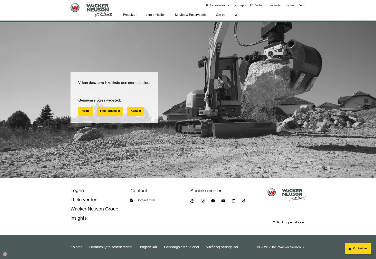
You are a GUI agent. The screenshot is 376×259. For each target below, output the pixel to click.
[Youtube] (223, 200)
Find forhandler (110, 111)
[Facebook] (213, 200)
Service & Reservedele (191, 15)
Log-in (242, 5)
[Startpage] (94, 10)
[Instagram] (202, 200)
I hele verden (275, 5)
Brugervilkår (147, 247)
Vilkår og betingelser (222, 247)
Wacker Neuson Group (94, 209)
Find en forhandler (219, 5)
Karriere (290, 5)
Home (85, 111)
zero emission (155, 15)
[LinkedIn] (233, 200)
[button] (302, 6)
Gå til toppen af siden (290, 222)
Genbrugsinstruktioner (181, 247)
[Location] (192, 200)
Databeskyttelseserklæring (110, 247)
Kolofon (76, 247)
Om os (220, 15)
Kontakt (136, 111)
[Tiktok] (244, 200)
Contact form (145, 200)
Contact (258, 5)
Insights (78, 218)
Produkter (129, 15)
